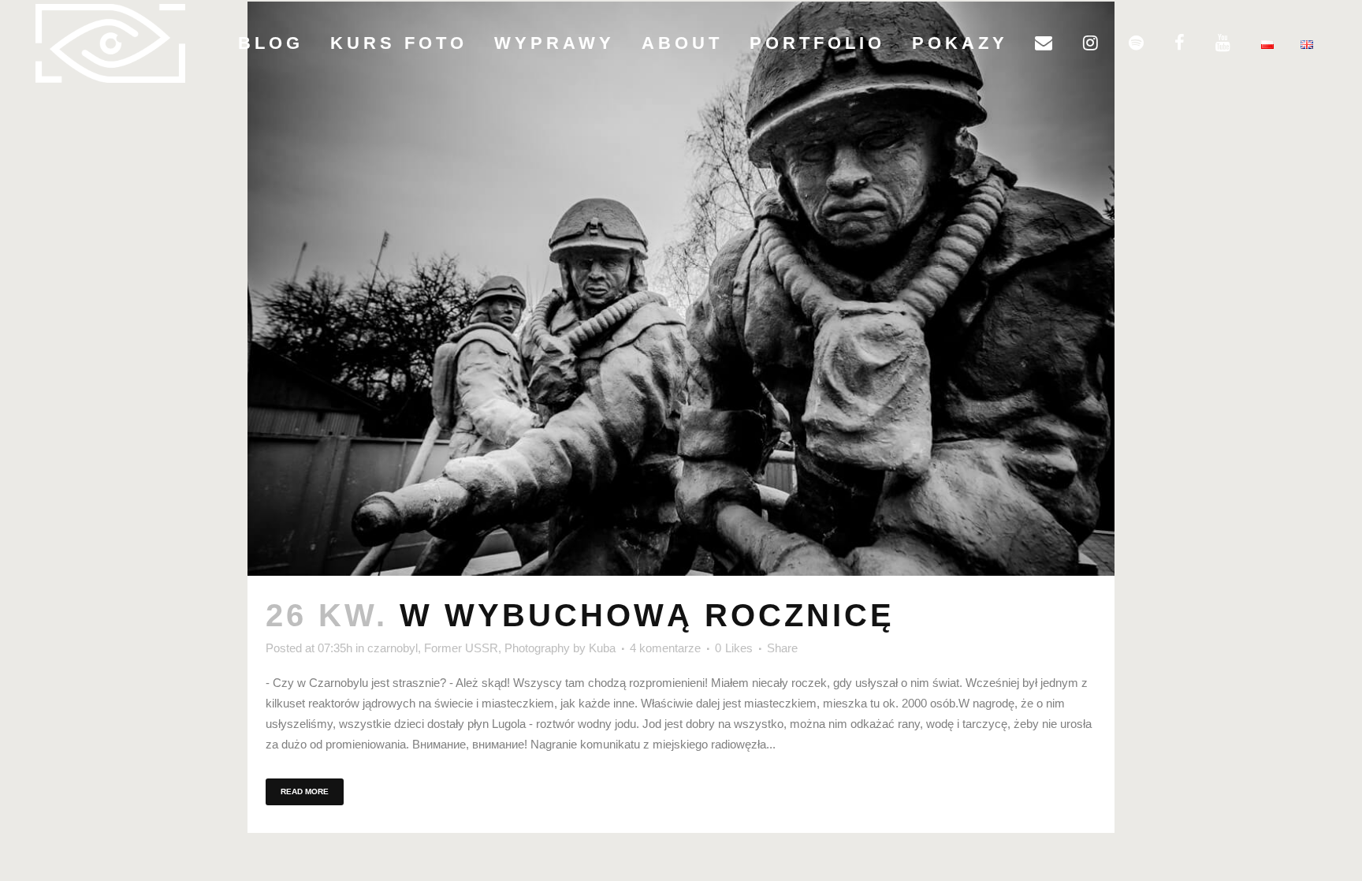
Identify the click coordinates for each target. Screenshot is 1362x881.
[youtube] (1225, 43)
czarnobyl (392, 648)
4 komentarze (665, 648)
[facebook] (1181, 43)
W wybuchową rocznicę (647, 615)
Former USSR (461, 648)
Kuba (602, 648)
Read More (305, 791)
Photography (537, 648)
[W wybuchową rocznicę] (681, 289)
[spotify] (1138, 43)
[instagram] (1092, 43)
